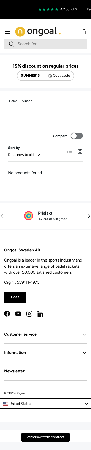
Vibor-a (27, 101)
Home (13, 101)
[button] (83, 31)
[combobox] (45, 44)
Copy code (61, 75)
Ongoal (20, 393)
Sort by (14, 148)
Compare (60, 136)
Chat (15, 297)
